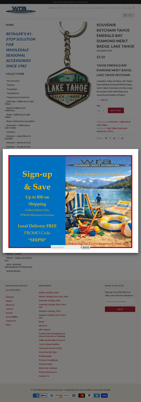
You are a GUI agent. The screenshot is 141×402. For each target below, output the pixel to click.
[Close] (138, 148)
